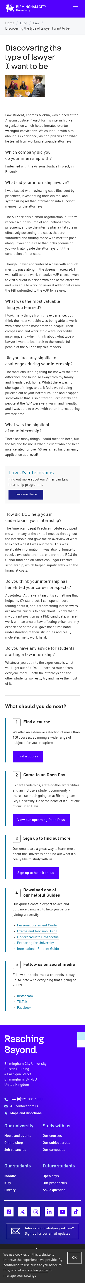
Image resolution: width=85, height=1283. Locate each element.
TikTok (22, 1002)
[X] (22, 1211)
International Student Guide (38, 949)
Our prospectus (55, 1183)
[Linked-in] (49, 1211)
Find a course (28, 756)
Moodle (10, 1176)
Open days (51, 1176)
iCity (7, 1183)
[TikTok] (76, 1211)
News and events (17, 1136)
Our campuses (54, 1150)
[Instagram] (35, 1211)
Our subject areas (56, 1143)
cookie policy (38, 1270)
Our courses (52, 1136)
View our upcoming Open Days (41, 820)
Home (9, 23)
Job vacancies (15, 1150)
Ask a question (54, 1190)
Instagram (25, 996)
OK (74, 1258)
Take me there (26, 494)
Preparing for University (35, 943)
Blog (23, 23)
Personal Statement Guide (37, 925)
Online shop (13, 1143)
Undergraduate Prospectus (38, 937)
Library (10, 1190)
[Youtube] (62, 1211)
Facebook (24, 1008)
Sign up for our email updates (49, 1231)
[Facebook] (9, 1211)
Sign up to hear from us (35, 873)
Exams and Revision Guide (37, 931)
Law (36, 23)
